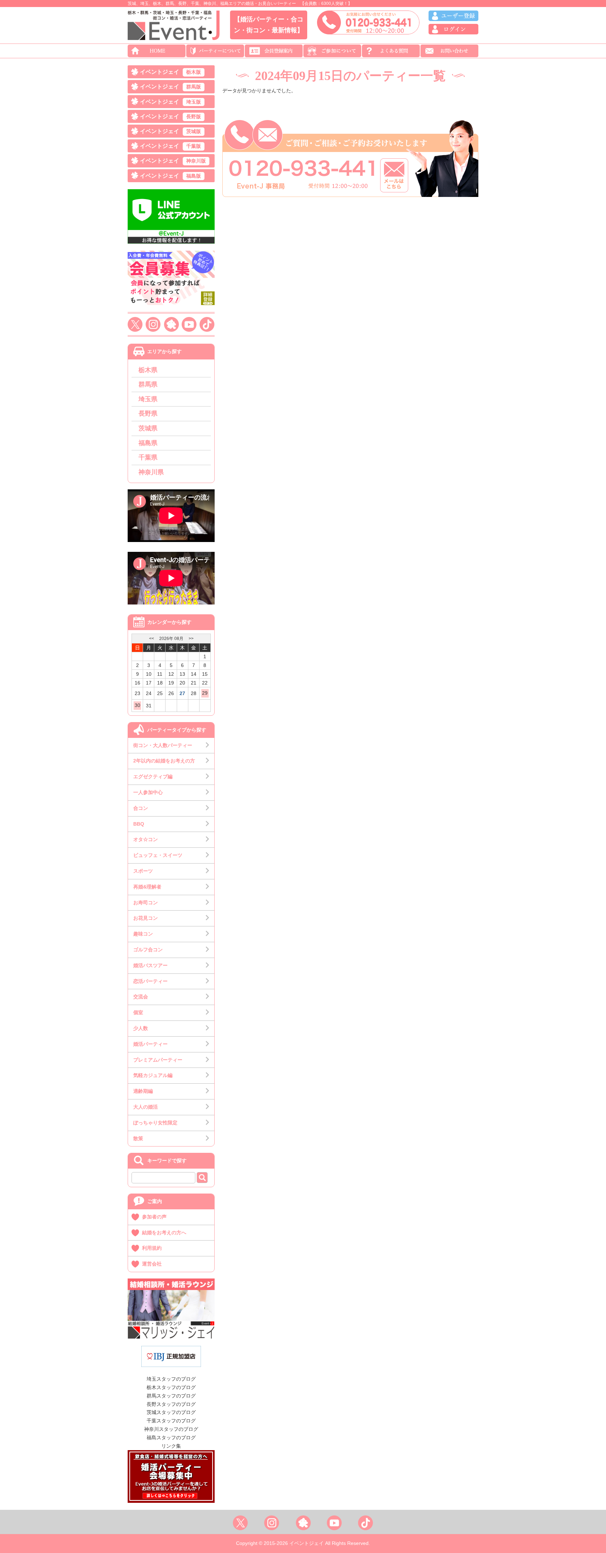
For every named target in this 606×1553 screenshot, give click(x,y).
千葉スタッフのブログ (171, 1420)
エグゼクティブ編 (153, 776)
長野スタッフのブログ (171, 1404)
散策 (138, 1138)
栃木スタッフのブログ (171, 1387)
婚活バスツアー (150, 965)
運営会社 (152, 1264)
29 (205, 693)
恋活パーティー (150, 981)
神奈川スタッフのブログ (171, 1429)
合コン (140, 808)
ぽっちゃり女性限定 (155, 1122)
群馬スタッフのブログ (171, 1396)
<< (151, 638)
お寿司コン (145, 902)
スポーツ (143, 871)
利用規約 (152, 1248)
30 (137, 705)
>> (191, 638)
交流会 (140, 996)
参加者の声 (154, 1217)
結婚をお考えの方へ (164, 1232)
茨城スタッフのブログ (171, 1412)
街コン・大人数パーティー (162, 745)
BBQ (138, 824)
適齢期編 (143, 1091)
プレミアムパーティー (157, 1060)
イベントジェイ (170, 72)
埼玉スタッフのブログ (171, 1379)
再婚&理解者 (147, 887)
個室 (138, 1012)
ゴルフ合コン (148, 949)
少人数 (140, 1028)
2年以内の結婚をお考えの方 (164, 761)
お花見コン (145, 918)
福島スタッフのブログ (171, 1437)
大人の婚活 (145, 1107)
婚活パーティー (150, 1044)
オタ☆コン (145, 839)
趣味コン (143, 934)
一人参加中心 (148, 792)
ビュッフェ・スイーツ (157, 855)
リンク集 (171, 1446)
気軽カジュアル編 (153, 1075)
